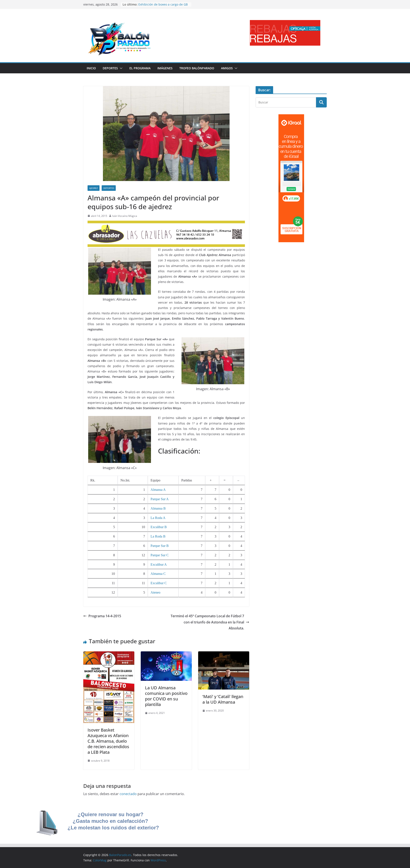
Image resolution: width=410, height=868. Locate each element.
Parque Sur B (160, 546)
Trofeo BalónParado (196, 68)
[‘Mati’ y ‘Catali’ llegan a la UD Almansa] (223, 654)
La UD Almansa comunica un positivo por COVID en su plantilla (166, 696)
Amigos (227, 68)
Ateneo (155, 592)
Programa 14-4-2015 (104, 616)
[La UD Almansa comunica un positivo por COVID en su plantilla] (166, 654)
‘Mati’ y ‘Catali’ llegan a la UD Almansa (222, 699)
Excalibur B (159, 527)
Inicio (91, 68)
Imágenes (165, 68)
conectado (128, 793)
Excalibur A (159, 564)
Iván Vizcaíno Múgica (124, 216)
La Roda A (158, 518)
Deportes (110, 68)
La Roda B (158, 536)
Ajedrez (93, 188)
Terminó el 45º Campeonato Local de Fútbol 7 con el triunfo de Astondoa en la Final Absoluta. (207, 622)
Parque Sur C (160, 555)
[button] (120, 68)
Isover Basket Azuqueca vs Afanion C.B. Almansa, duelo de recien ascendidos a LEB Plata (108, 741)
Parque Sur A (160, 499)
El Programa (140, 68)
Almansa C (158, 573)
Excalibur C (159, 583)
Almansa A (158, 489)
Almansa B (158, 508)
